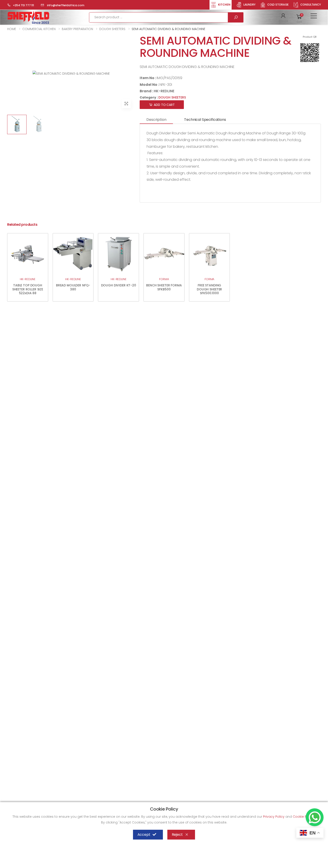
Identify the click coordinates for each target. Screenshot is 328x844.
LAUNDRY (249, 4)
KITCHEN (224, 4)
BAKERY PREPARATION (77, 29)
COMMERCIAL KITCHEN (39, 29)
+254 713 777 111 (23, 5)
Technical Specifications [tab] (205, 119)
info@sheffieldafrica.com (65, 5)
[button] (283, 17)
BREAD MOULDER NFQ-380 (73, 287)
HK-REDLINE (164, 91)
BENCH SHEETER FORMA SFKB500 (164, 287)
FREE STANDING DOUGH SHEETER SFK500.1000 (209, 289)
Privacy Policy (274, 816)
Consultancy (310, 4)
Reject (177, 834)
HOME (11, 29)
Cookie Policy (304, 816)
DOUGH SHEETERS (112, 29)
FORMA (164, 279)
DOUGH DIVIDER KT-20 (118, 285)
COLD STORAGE (278, 4)
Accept (143, 834)
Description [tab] (156, 119)
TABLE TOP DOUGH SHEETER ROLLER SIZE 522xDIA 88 (27, 289)
